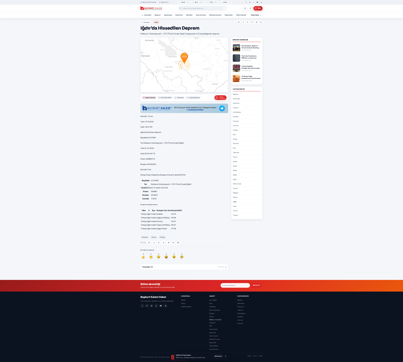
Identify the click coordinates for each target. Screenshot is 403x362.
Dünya (235, 157)
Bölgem (211, 313)
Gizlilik (261, 356)
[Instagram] (249, 2)
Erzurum (236, 126)
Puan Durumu (201, 15)
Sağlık (235, 202)
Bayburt (158, 15)
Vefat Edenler (241, 15)
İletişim (183, 300)
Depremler (229, 15)
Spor (234, 148)
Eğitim (235, 175)
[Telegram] (261, 2)
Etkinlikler (212, 307)
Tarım (235, 206)
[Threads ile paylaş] (247, 22)
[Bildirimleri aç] (245, 8)
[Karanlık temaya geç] (250, 8)
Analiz (156, 22)
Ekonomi (236, 143)
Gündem (189, 15)
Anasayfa (147, 15)
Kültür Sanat (237, 184)
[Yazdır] (178, 243)
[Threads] (253, 2)
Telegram (212, 323)
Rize (234, 135)
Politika (235, 130)
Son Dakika (213, 300)
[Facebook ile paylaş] (243, 22)
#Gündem (145, 237)
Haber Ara (212, 333)
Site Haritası (213, 329)
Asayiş (235, 139)
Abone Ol (256, 285)
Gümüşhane (237, 112)
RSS (210, 326)
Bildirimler (218, 356)
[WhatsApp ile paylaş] (239, 22)
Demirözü (179, 15)
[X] (246, 2)
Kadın (235, 179)
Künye (183, 303)
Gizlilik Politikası (186, 307)
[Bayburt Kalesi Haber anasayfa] (151, 8)
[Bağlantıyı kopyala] (261, 22)
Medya (235, 197)
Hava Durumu (214, 349)
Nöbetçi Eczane (215, 15)
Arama (211, 317)
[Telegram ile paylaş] (256, 22)
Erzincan (236, 121)
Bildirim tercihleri (215, 320)
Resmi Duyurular (214, 310)
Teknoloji (236, 152)
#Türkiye (162, 237)
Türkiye (235, 215)
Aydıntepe (168, 15)
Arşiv (211, 303)
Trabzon (236, 108)
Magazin (235, 193)
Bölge (235, 170)
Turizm (235, 211)
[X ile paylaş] (252, 22)
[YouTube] (257, 2)
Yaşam (235, 161)
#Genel (154, 237)
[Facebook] (242, 2)
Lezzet (235, 188)
